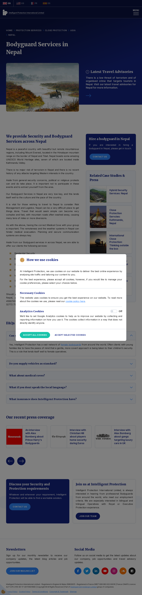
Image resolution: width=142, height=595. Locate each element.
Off (120, 311)
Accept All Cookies (35, 335)
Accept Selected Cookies (70, 335)
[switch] (113, 311)
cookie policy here (75, 301)
